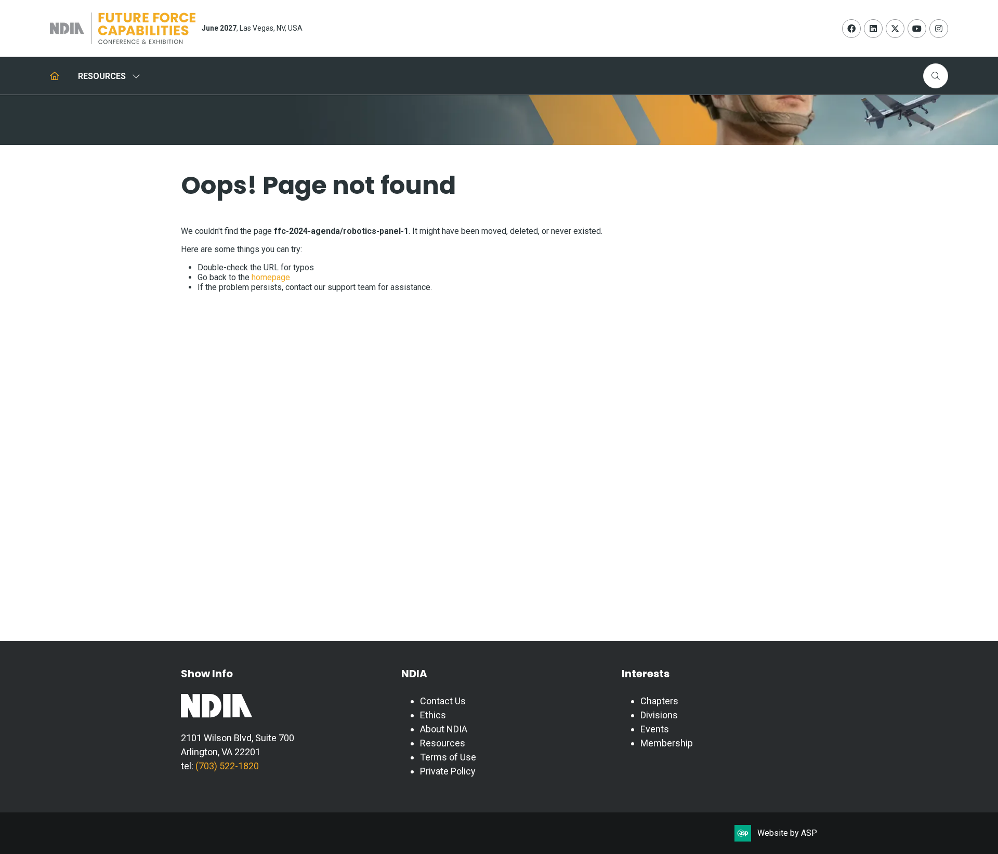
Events (654, 729)
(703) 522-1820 (226, 765)
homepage (271, 277)
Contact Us (443, 700)
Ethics (433, 715)
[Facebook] (851, 28)
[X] (895, 28)
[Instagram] (938, 28)
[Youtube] (917, 28)
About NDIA (443, 729)
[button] (935, 75)
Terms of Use (448, 757)
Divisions (659, 715)
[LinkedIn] (873, 28)
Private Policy (448, 771)
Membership (666, 743)
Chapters (659, 700)
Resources (442, 743)
